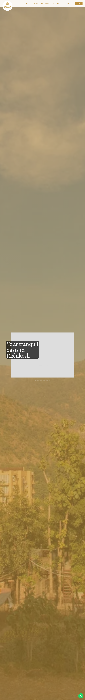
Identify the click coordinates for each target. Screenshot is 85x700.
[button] (35, 380)
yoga (36, 3)
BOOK (79, 3)
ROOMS (28, 3)
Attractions (57, 3)
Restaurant (45, 3)
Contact (69, 3)
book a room (44, 366)
